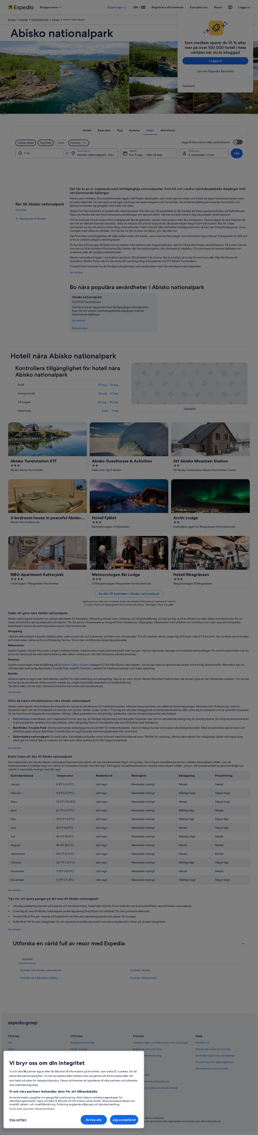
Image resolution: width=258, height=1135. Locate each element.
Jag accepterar (124, 1120)
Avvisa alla (94, 1120)
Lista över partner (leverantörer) (31, 1108)
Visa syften (17, 1120)
